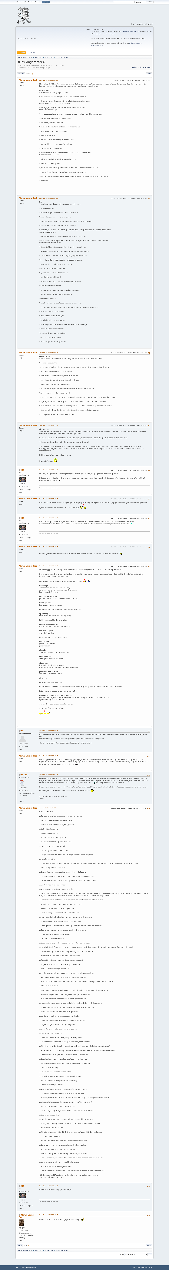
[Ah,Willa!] (20, 798)
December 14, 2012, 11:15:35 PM (48, 566)
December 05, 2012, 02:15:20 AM (48, 80)
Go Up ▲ (150, 1268)
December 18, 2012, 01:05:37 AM (48, 775)
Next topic (147, 67)
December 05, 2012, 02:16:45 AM (48, 352)
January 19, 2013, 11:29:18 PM (48, 808)
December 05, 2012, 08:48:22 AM (48, 499)
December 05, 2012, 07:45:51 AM (48, 470)
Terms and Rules (142, 1268)
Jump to (121, 1254)
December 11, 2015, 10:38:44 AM (48, 1186)
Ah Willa (25, 774)
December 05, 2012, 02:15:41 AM (48, 198)
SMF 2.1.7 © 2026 (21, 1267)
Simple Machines (31, 1267)
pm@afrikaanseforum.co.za (130, 32)
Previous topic (136, 67)
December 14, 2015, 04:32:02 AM (48, 1215)
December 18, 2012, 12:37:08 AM (48, 756)
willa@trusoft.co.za (97, 45)
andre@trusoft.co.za (135, 43)
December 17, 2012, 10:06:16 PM (48, 731)
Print (149, 74)
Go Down (21, 74)
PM (22, 470)
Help (134, 1268)
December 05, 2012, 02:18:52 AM (48, 425)
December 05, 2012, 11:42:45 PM (48, 547)
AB (22, 730)
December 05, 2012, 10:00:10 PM (48, 518)
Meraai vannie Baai (26, 1216)
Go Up (20, 1245)
